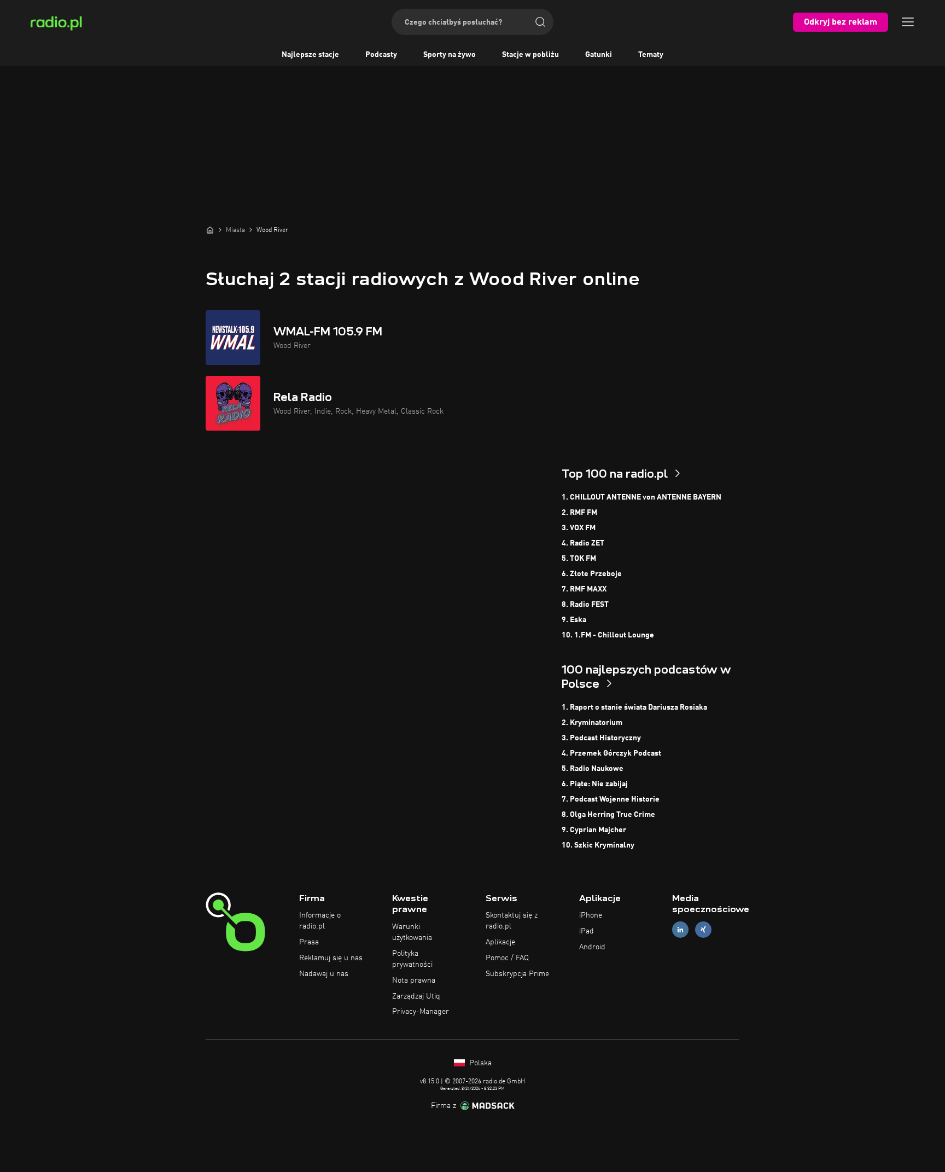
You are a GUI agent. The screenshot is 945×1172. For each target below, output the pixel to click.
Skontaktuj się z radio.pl (512, 921)
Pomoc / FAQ (507, 958)
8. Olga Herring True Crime (608, 815)
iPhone (590, 915)
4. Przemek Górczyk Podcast (611, 753)
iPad (586, 931)
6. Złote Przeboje (592, 574)
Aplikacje (500, 942)
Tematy (650, 55)
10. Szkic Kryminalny (598, 845)
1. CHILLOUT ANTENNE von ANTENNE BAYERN (641, 497)
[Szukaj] (540, 21)
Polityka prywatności (412, 959)
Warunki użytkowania (412, 932)
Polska (479, 1063)
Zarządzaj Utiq (416, 996)
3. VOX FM (579, 528)
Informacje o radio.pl (320, 921)
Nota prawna (413, 980)
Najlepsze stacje (310, 55)
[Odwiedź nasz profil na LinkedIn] (680, 930)
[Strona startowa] (210, 229)
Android (592, 947)
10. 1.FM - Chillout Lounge (608, 635)
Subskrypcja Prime (517, 974)
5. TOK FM (579, 558)
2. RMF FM (579, 513)
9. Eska (574, 620)
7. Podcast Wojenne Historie (611, 799)
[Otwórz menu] (907, 21)
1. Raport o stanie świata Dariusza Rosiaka (634, 707)
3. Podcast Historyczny (601, 738)
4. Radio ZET (583, 543)
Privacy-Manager (420, 1012)
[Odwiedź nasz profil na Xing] (703, 930)
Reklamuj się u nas (331, 958)
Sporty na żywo (449, 55)
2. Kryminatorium (592, 723)
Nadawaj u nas (323, 974)
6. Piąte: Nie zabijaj (595, 784)
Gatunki (598, 55)
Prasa (309, 942)
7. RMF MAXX (584, 589)
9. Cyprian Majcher (594, 830)
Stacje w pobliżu (530, 55)
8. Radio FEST (585, 604)
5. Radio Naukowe (592, 769)
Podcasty (381, 55)
